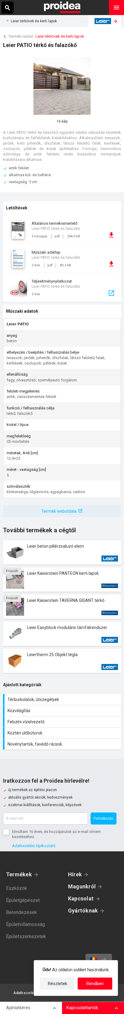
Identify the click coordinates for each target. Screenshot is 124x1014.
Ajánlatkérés (18, 1007)
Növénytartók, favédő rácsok (63, 744)
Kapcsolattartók (82, 1007)
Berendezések (21, 912)
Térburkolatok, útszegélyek (63, 699)
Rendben (95, 983)
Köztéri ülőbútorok (63, 733)
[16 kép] (62, 86)
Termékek (19, 874)
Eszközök (16, 888)
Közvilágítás (63, 710)
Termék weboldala (58, 511)
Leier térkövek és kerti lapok (34, 21)
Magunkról (82, 886)
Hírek (75, 874)
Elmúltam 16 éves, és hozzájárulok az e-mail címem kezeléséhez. (56, 834)
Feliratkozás (103, 818)
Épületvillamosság (25, 924)
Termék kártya (62, 552)
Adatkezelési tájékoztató (34, 845)
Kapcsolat (81, 898)
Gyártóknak (83, 910)
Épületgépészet (23, 900)
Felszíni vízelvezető (63, 721)
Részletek (57, 983)
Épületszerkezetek (26, 936)
